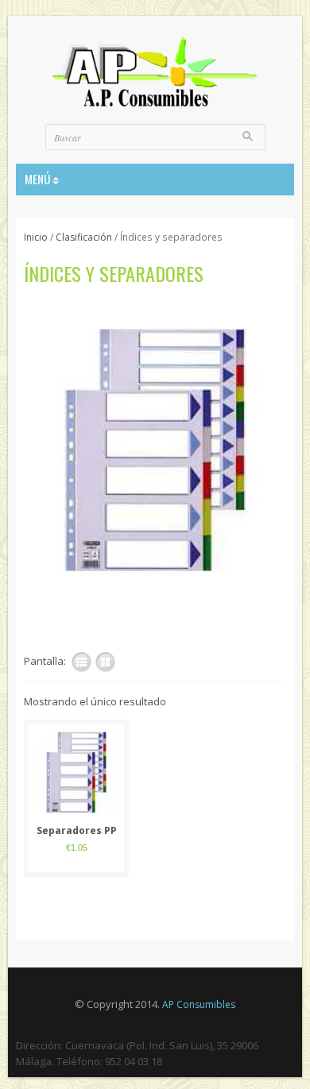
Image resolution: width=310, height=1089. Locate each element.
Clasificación (84, 237)
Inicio (36, 237)
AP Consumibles (198, 1004)
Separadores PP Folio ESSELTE (77, 831)
